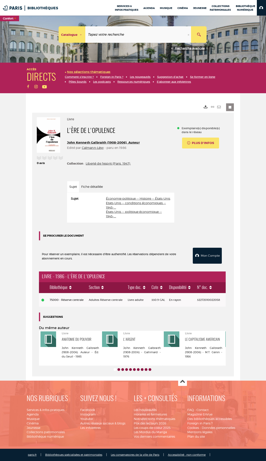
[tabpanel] (120, 208)
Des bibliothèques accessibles (209, 419)
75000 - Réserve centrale (67, 300)
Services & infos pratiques (45, 410)
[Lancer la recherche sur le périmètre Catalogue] (199, 34)
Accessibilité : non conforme (187, 454)
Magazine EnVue (199, 414)
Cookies (193, 428)
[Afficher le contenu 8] (142, 369)
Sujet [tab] (73, 187)
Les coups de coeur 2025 (152, 428)
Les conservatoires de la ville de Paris (135, 454)
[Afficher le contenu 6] (134, 369)
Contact (202, 410)
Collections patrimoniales (46, 432)
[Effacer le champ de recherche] (189, 34)
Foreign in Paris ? (200, 423)
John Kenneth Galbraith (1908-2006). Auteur (103, 142)
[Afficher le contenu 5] (130, 369)
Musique (33, 419)
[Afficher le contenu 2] (118, 369)
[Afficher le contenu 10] (150, 369)
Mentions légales (199, 432)
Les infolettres (90, 428)
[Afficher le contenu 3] (122, 369)
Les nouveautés (145, 410)
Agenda (33, 414)
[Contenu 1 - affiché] (115, 369)
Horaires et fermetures (150, 414)
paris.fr (32, 454)
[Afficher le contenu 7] (138, 369)
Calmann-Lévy (93, 148)
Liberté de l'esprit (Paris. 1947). (108, 163)
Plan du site (196, 436)
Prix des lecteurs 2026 (150, 423)
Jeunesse (33, 428)
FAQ (190, 410)
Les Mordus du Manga (150, 432)
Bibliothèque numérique (45, 436)
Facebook (87, 410)
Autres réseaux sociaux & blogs (102, 423)
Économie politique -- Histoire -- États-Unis (138, 198)
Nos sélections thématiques (154, 419)
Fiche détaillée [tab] (92, 187)
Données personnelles (218, 428)
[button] (261, 8)
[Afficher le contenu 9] (146, 369)
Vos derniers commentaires (154, 436)
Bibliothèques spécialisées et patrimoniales (73, 454)
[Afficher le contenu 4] (126, 369)
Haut (182, 382)
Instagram (88, 414)
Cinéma (33, 423)
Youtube (86, 419)
